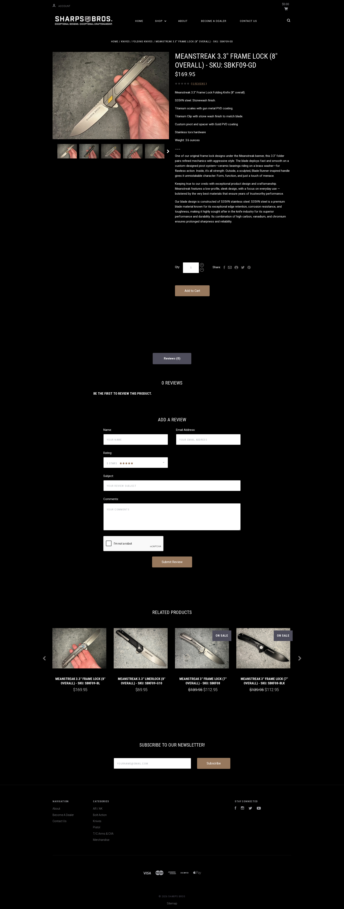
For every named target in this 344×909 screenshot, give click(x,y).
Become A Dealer (213, 20)
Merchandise (101, 839)
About (183, 20)
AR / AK (98, 808)
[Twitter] (250, 808)
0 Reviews (199, 83)
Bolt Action (100, 815)
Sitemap (172, 903)
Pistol (96, 827)
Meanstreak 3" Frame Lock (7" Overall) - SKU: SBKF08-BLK (264, 681)
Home (139, 20)
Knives (97, 821)
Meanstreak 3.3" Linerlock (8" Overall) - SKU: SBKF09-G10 (141, 681)
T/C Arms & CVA (103, 833)
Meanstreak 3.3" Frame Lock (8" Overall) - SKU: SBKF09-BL (80, 681)
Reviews (170, 358)
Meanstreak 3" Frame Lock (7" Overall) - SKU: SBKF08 (203, 681)
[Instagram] (242, 808)
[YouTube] (259, 808)
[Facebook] (235, 808)
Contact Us (248, 20)
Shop (159, 20)
